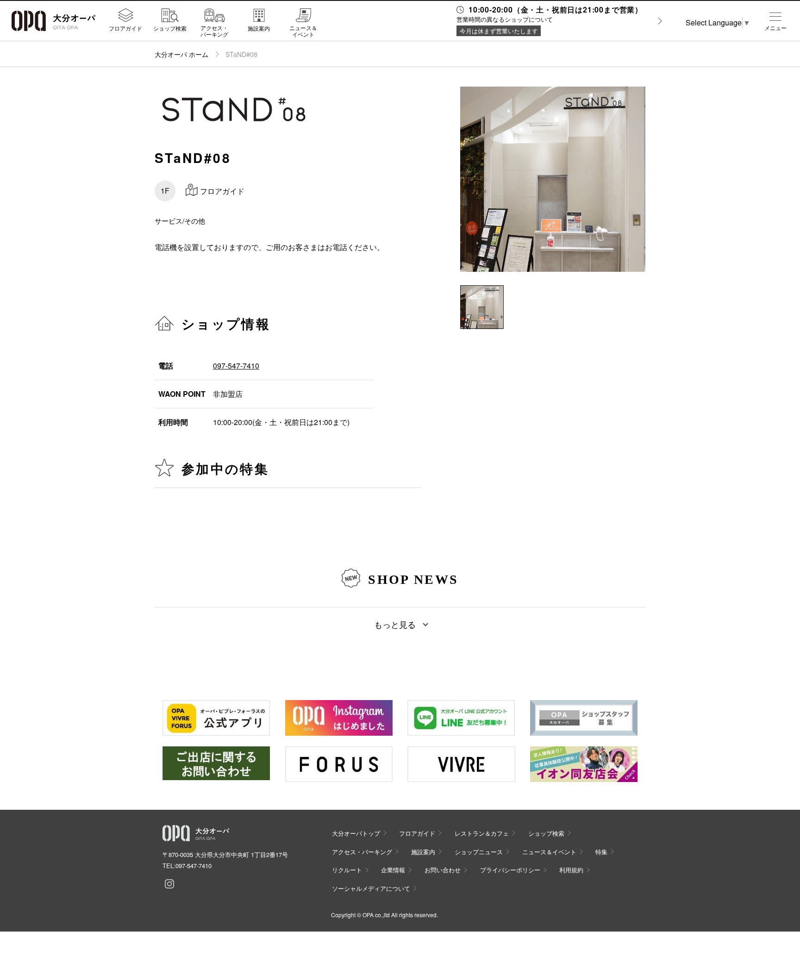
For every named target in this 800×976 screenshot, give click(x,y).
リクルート (347, 869)
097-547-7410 (236, 365)
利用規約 (571, 869)
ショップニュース (479, 851)
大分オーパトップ (356, 833)
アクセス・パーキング (214, 31)
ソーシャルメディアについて (371, 888)
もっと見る (395, 624)
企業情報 (393, 869)
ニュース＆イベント (303, 31)
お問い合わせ (443, 869)
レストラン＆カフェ (482, 833)
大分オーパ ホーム (181, 54)
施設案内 (259, 27)
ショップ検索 (170, 27)
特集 (601, 851)
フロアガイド (125, 27)
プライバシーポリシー (510, 869)
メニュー (775, 28)
